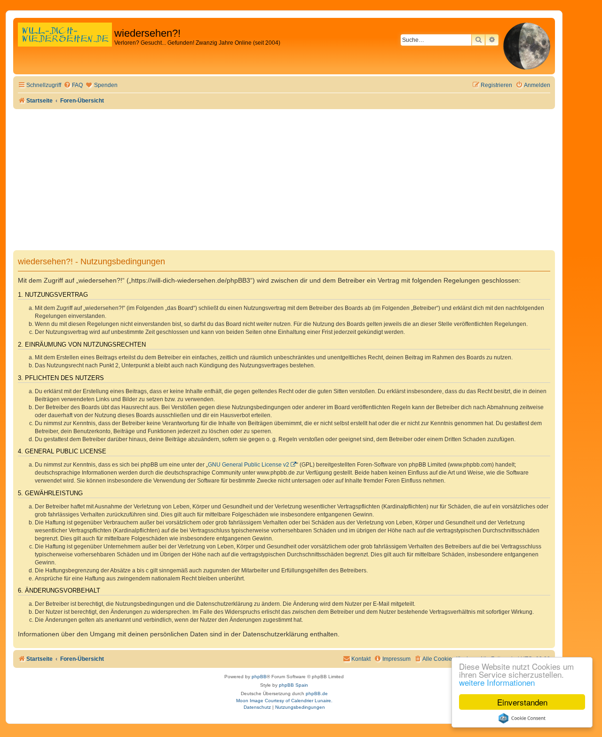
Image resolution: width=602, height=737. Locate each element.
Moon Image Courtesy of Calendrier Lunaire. (284, 700)
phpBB (259, 676)
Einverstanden (522, 702)
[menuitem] (73, 85)
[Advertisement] (284, 180)
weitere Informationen (497, 682)
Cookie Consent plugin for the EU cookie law (522, 718)
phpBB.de (317, 693)
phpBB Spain (293, 685)
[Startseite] (65, 44)
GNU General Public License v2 (248, 464)
